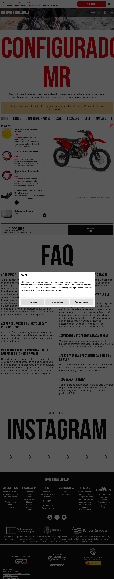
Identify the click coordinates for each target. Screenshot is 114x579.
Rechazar (32, 302)
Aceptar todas (81, 302)
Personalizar (57, 302)
